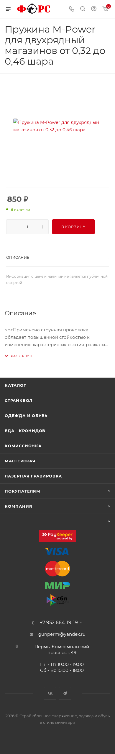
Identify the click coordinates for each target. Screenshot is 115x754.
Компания (18, 506)
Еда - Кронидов (25, 430)
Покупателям (22, 491)
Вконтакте (50, 693)
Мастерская (20, 461)
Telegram (65, 693)
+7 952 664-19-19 (59, 622)
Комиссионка (23, 445)
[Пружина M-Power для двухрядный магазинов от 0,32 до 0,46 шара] (57, 126)
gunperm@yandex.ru (62, 634)
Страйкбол (18, 400)
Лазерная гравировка (33, 476)
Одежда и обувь (26, 415)
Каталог (15, 385)
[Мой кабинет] (93, 9)
